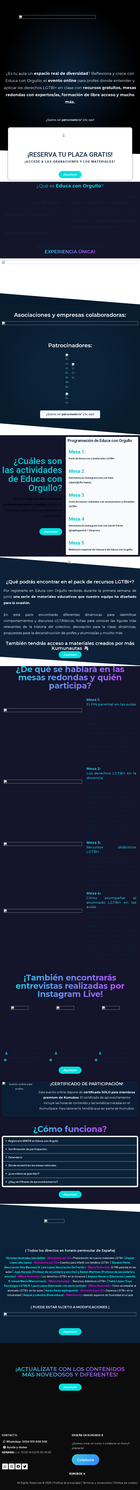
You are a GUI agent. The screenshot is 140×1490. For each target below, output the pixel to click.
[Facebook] (18, 1466)
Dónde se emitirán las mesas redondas (32, 1165)
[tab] (70, 1141)
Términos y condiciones (97, 1483)
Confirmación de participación (27, 1149)
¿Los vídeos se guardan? (23, 1173)
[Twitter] (25, 1466)
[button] (70, 120)
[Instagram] (11, 1466)
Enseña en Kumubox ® (88, 1435)
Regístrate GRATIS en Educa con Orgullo (33, 1141)
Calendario (15, 1157)
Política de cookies (126, 1483)
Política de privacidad (67, 1483)
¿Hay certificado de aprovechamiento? (33, 1181)
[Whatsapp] (5, 1466)
